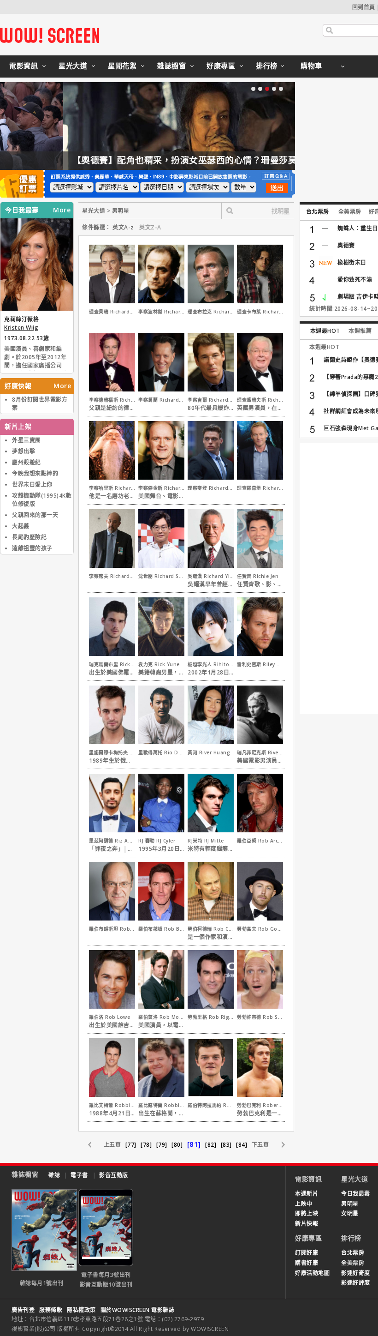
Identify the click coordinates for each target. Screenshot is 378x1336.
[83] (226, 1145)
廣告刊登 (23, 1310)
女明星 (350, 1213)
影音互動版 (113, 1175)
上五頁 (112, 1145)
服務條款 (50, 1310)
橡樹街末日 (351, 262)
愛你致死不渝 (354, 279)
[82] (210, 1145)
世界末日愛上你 (32, 484)
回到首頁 (363, 7)
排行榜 (267, 65)
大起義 (21, 526)
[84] (241, 1145)
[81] (194, 1144)
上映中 (304, 1204)
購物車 (311, 65)
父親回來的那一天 (35, 515)
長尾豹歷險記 (29, 537)
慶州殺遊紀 (26, 462)
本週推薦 (360, 331)
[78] (146, 1145)
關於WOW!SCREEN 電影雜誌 (137, 1310)
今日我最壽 (355, 1194)
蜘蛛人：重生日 (357, 228)
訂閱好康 (306, 1253)
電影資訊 (23, 65)
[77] (130, 1145)
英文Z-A (150, 227)
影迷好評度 (355, 1283)
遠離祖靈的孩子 (32, 548)
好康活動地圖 (312, 1273)
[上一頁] (94, 1145)
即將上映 (306, 1213)
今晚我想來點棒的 (35, 473)
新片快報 (306, 1224)
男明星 (350, 1204)
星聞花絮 (122, 65)
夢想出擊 (23, 451)
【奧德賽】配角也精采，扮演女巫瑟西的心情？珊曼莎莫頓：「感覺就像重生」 (164, 160)
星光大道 (73, 65)
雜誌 (54, 1175)
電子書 (79, 1175)
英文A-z (123, 227)
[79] (161, 1145)
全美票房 (349, 212)
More (62, 210)
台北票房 (317, 212)
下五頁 (260, 1145)
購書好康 (306, 1263)
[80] (177, 1145)
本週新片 (306, 1194)
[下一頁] (278, 1145)
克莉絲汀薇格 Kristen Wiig (21, 323)
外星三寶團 (26, 440)
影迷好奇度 (355, 1273)
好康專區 (221, 65)
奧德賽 (346, 245)
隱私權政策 (81, 1310)
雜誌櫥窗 (171, 65)
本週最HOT (325, 331)
